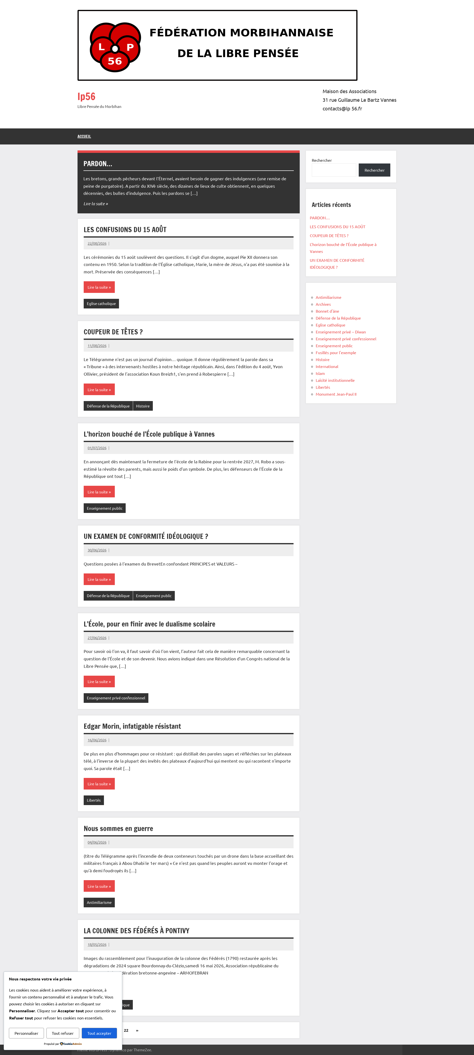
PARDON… (97, 163)
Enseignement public (104, 508)
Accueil (84, 136)
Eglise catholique (101, 303)
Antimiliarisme (99, 902)
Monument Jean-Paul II (336, 393)
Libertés (94, 800)
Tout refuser (63, 1033)
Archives (323, 304)
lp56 (87, 96)
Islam (320, 373)
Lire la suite (94, 203)
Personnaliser (26, 1033)
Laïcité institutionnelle (335, 380)
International (327, 366)
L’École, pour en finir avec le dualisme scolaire (149, 624)
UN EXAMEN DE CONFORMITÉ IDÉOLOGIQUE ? (146, 536)
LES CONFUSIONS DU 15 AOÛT (125, 229)
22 (126, 1030)
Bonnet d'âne (327, 310)
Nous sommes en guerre (118, 828)
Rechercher (322, 160)
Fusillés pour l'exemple (336, 352)
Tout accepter (99, 1033)
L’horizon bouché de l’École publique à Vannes (149, 434)
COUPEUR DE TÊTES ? (113, 332)
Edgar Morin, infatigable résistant (132, 726)
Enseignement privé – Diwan (341, 331)
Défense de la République (108, 406)
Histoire (143, 406)
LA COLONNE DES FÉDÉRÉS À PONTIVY (136, 930)
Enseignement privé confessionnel (116, 697)
